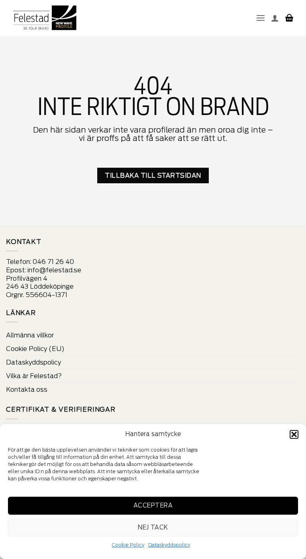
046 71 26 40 (53, 262)
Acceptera (153, 505)
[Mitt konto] (275, 18)
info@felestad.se (54, 270)
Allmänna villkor (30, 335)
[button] (294, 434)
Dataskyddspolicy (169, 545)
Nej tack (153, 527)
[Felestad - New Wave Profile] (45, 18)
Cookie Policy (128, 545)
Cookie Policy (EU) (35, 349)
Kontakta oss (26, 389)
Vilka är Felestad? (34, 376)
